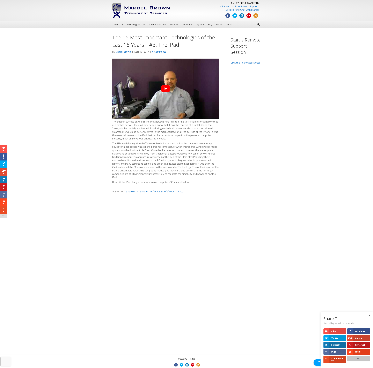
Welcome (118, 24)
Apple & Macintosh (157, 24)
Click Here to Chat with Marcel (242, 9)
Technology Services (136, 24)
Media (219, 24)
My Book (200, 24)
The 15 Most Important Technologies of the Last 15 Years (154, 191)
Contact (229, 24)
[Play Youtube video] (165, 89)
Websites (174, 24)
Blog (210, 24)
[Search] (258, 24)
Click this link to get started (245, 62)
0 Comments (159, 51)
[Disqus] (165, 235)
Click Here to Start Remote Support (239, 6)
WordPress (187, 24)
